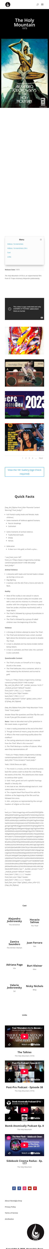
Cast (9, 252)
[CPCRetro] (24, 419)
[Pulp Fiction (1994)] (24, 451)
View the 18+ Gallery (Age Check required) (24, 471)
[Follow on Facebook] (14, 1188)
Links (9, 257)
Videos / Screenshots (15, 244)
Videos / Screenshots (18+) (17, 248)
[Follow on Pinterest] (35, 1188)
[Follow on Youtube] (30, 1188)
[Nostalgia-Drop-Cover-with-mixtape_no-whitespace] (24, 386)
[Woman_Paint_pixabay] (24, 354)
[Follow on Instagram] (24, 1188)
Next (41, 458)
